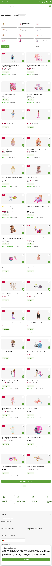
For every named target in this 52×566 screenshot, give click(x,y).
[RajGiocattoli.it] (1, 11)
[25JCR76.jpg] (38, 373)
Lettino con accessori (32, 408)
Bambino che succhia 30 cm (8, 94)
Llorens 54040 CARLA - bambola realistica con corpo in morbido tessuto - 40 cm (37, 323)
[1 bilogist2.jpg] (38, 229)
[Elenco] (40, 2)
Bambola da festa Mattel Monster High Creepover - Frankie (11, 66)
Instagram (13, 535)
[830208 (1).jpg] (38, 286)
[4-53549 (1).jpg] (13, 344)
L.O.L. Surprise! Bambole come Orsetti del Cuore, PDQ (11, 467)
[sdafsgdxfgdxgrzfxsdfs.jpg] (13, 258)
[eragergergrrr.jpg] (38, 344)
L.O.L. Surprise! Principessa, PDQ (34, 437)
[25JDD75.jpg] (13, 114)
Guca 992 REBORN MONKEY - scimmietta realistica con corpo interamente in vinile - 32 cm (12, 237)
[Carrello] (47, 2)
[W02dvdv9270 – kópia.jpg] (38, 258)
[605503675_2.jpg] (38, 58)
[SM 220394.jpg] (38, 459)
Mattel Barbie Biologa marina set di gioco (36, 237)
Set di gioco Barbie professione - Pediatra (11, 380)
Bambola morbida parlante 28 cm (34, 94)
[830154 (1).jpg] (13, 199)
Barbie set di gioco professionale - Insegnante (37, 380)
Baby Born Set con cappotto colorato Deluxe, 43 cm (12, 208)
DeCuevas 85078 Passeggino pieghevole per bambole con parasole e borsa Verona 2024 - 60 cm (12, 294)
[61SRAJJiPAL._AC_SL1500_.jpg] (38, 430)
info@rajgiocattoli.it (32, 529)
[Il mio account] (42, 2)
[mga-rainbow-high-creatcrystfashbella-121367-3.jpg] (13, 401)
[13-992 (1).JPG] (13, 229)
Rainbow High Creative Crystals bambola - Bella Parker (13, 409)
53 (32, 486)
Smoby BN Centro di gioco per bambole (36, 466)
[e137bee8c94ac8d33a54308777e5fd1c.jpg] (13, 142)
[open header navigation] (50, 2)
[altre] (35, 486)
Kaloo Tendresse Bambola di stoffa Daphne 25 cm (12, 178)
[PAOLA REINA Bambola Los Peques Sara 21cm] (38, 142)
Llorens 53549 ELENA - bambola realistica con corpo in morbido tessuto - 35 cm (12, 352)
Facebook (5, 535)
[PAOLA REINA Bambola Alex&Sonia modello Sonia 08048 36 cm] (13, 430)
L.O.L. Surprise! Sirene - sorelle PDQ (10, 266)
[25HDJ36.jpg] (13, 315)
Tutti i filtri (6, 46)
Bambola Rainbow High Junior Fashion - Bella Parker (37, 66)
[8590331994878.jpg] (38, 87)
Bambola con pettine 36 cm (33, 266)
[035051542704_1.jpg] (13, 459)
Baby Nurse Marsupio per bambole (10, 149)
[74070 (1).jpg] (38, 170)
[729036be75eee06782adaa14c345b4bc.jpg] (38, 114)
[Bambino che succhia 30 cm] (13, 87)
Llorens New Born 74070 (32, 177)
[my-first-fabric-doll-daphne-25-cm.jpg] (13, 170)
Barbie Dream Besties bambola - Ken (10, 122)
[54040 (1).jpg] (38, 315)
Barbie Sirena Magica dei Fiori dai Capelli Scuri (37, 122)
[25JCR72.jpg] (13, 373)
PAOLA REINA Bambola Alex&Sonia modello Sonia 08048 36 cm (11, 438)
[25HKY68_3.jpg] (13, 58)
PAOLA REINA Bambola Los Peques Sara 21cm (37, 149)
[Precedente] (17, 486)
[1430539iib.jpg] (38, 401)
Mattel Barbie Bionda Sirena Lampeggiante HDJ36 (11, 323)
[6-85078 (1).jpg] (13, 286)
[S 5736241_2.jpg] (38, 199)
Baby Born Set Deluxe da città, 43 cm (35, 293)
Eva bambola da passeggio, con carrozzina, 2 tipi (38, 206)
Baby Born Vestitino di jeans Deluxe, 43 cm (36, 351)
